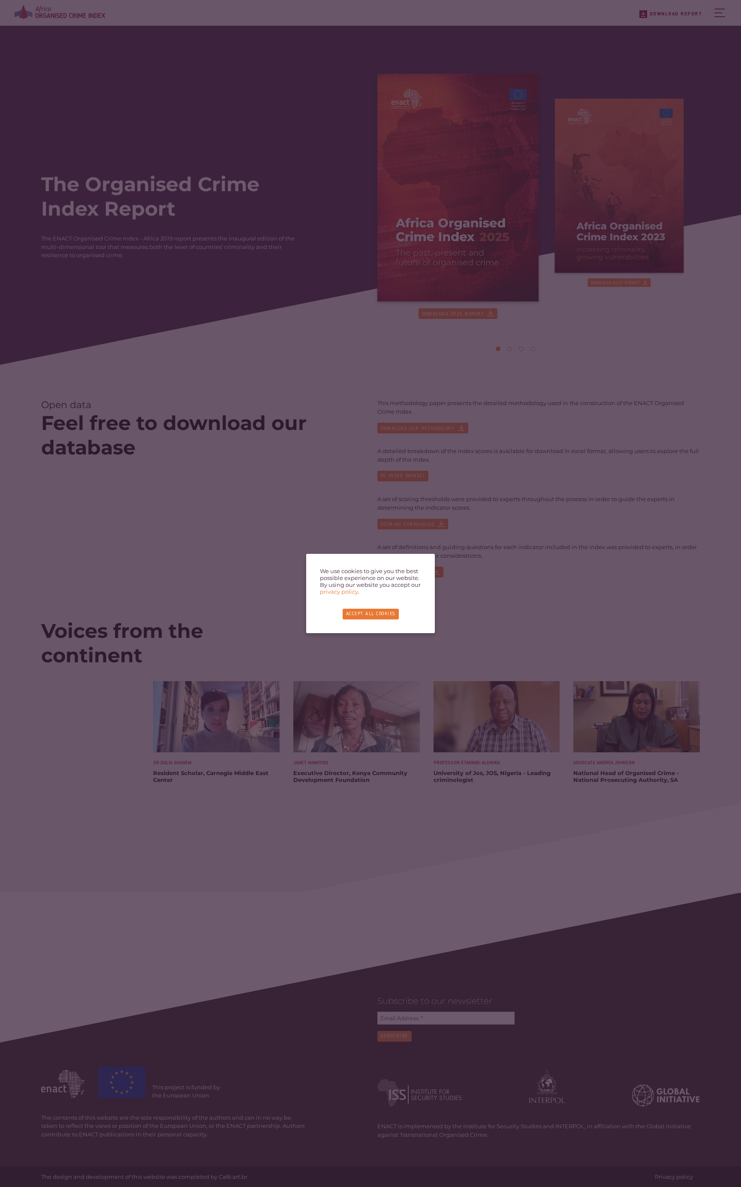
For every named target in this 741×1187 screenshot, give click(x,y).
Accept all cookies (370, 614)
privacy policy (339, 591)
